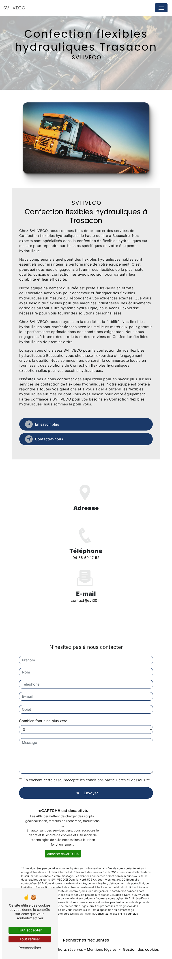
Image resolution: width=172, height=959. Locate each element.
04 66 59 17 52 (86, 557)
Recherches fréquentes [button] (86, 940)
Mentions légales (101, 949)
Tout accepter (30, 930)
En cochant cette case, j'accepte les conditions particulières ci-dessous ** (87, 780)
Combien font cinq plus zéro (43, 721)
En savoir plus (47, 424)
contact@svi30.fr (86, 600)
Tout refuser (29, 939)
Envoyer (91, 793)
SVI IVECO (14, 8)
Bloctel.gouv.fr (84, 913)
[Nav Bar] (161, 7)
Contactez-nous (49, 439)
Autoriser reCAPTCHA (63, 854)
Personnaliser (30, 948)
